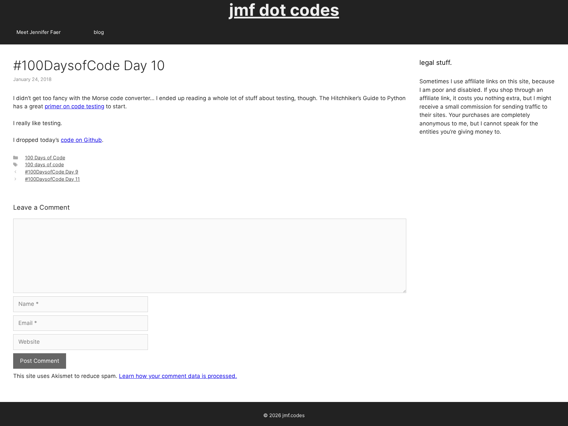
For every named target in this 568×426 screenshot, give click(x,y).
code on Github (81, 140)
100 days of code (44, 164)
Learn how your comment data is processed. (178, 376)
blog (99, 32)
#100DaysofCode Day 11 (52, 179)
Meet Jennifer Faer (38, 32)
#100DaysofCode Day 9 (51, 171)
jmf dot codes (284, 10)
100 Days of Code (45, 157)
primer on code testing (74, 106)
